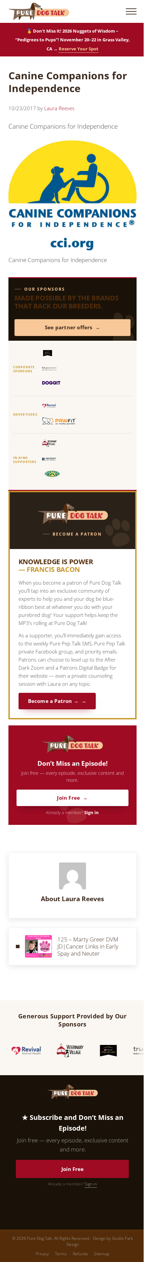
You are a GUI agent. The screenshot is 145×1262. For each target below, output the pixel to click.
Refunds (80, 1254)
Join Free (68, 798)
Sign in (91, 812)
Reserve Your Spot (78, 49)
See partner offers (68, 327)
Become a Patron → (53, 701)
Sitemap (101, 1254)
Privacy (42, 1254)
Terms (61, 1254)
